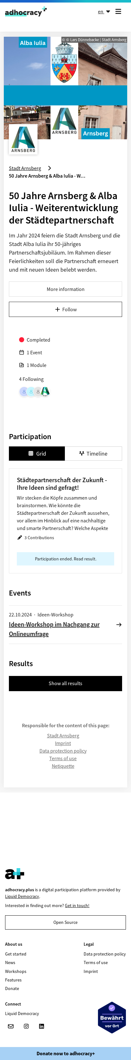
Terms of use (63, 758)
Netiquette (63, 766)
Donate (12, 988)
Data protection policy (62, 751)
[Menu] (119, 11)
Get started (15, 954)
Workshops (15, 971)
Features (13, 980)
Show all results (65, 683)
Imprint (63, 743)
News (10, 962)
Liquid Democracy (22, 896)
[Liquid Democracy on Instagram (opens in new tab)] (26, 1026)
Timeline (96, 453)
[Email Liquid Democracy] (11, 1026)
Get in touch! (77, 905)
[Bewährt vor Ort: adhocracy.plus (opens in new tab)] (112, 1017)
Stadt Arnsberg (63, 735)
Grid (41, 453)
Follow (69, 309)
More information (66, 289)
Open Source (65, 922)
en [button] (101, 11)
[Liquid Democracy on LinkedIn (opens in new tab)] (41, 1026)
